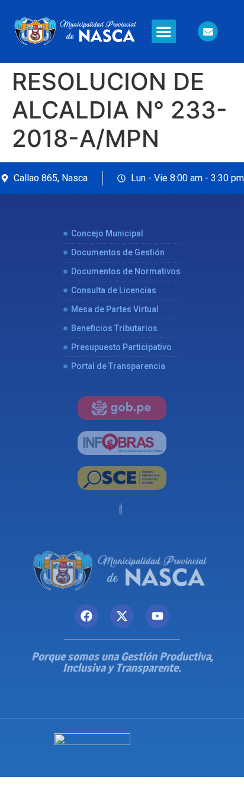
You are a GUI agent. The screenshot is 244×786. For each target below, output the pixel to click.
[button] (164, 32)
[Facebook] (86, 616)
